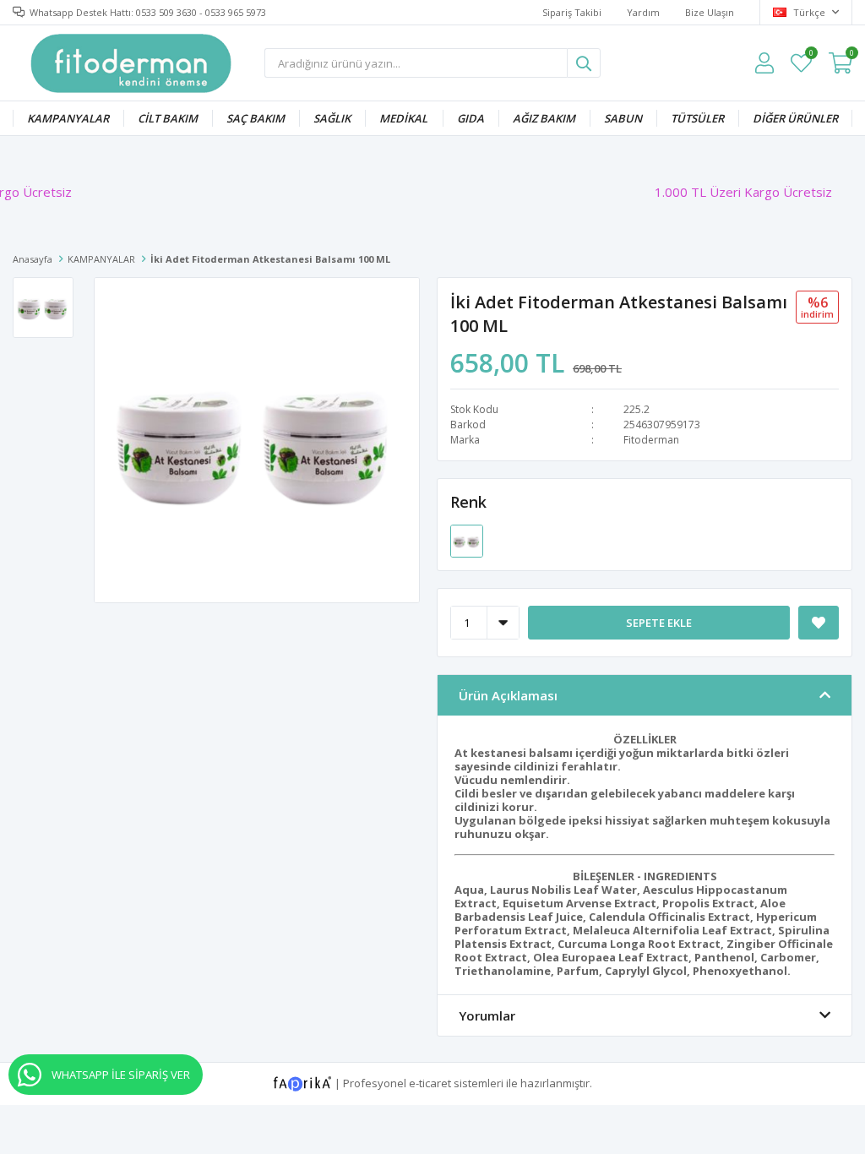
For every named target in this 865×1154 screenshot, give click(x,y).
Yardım (643, 12)
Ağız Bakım (544, 118)
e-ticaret (430, 1083)
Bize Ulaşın (709, 12)
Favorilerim (810, 55)
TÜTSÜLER (697, 118)
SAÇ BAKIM (255, 118)
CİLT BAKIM (168, 118)
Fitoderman (651, 440)
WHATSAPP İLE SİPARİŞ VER (121, 1074)
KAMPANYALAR (68, 118)
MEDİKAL (403, 118)
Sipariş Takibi (571, 12)
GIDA (470, 118)
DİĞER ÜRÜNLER (795, 118)
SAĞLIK (332, 118)
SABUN (623, 118)
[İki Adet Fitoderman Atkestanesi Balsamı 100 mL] (467, 539)
